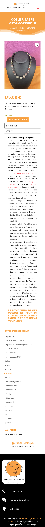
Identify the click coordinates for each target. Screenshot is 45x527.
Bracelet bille (11, 386)
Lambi (6, 377)
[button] (37, 45)
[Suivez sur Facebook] (20, 523)
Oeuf (6, 414)
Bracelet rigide (12, 390)
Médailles (8, 410)
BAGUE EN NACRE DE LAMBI (15, 340)
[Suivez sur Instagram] (24, 523)
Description (12, 126)
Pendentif (10, 402)
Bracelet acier (10, 353)
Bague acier (9, 336)
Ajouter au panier (18, 119)
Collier (7, 361)
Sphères (7, 423)
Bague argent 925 (13, 381)
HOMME (20, 28)
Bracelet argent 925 (12, 357)
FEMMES (7, 369)
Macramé (10, 398)
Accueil (13, 28)
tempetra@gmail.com (20, 500)
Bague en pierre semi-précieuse (18, 344)
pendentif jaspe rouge (23, 173)
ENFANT (7, 365)
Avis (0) (10, 131)
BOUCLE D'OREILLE (11, 349)
